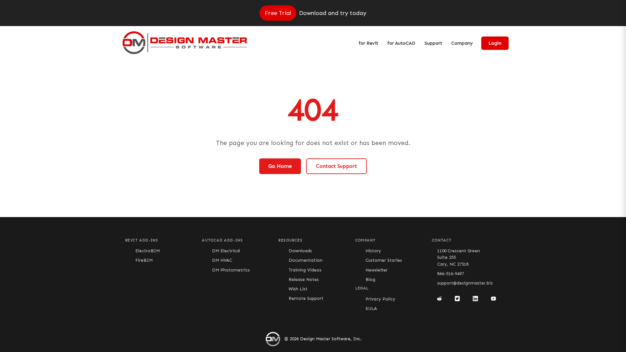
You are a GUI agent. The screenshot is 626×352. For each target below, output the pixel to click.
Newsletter (376, 270)
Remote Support (306, 298)
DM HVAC (222, 260)
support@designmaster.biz (465, 283)
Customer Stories (383, 260)
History (373, 251)
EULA (371, 308)
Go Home (280, 166)
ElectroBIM (147, 251)
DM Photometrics (231, 270)
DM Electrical (226, 251)
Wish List (298, 289)
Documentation (305, 260)
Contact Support (336, 166)
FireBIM (144, 260)
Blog (370, 279)
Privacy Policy (380, 299)
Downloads (300, 251)
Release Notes (304, 279)
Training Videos (305, 270)
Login (494, 43)
